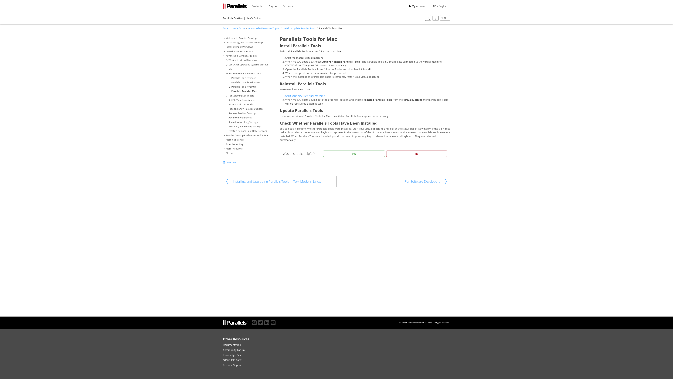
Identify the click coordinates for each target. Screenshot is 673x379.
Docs (225, 28)
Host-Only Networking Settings (245, 126)
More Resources (234, 148)
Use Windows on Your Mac (239, 51)
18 (444, 17)
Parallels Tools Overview (243, 78)
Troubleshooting (234, 144)
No (416, 153)
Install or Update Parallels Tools (299, 28)
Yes (354, 153)
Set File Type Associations (242, 100)
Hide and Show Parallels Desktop (246, 108)
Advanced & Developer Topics (263, 28)
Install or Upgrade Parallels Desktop (244, 42)
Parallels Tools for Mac (244, 91)
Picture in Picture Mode (241, 104)
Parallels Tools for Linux (243, 86)
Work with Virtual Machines (243, 60)
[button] (440, 6)
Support (273, 6)
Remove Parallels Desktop (242, 113)
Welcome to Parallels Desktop (241, 38)
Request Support (233, 365)
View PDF (231, 162)
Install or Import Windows (239, 46)
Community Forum (234, 350)
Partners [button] (288, 6)
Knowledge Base (232, 355)
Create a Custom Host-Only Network (248, 130)
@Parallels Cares (233, 360)
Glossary (230, 153)
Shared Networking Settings (243, 122)
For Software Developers (241, 95)
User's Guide (238, 28)
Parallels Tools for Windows (245, 82)
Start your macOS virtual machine (305, 96)
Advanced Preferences (240, 117)
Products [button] (257, 6)
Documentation (232, 345)
